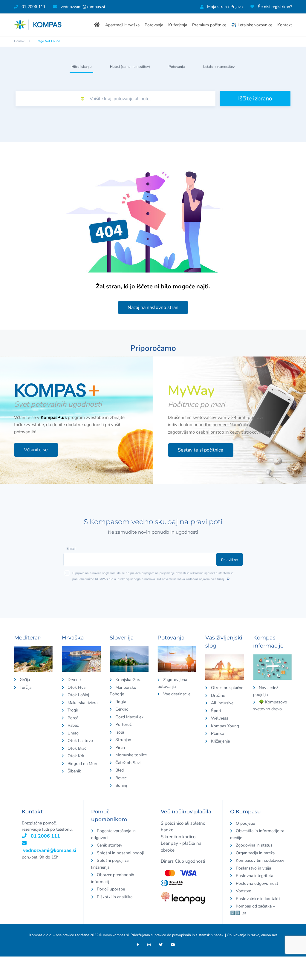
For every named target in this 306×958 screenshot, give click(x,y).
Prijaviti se (245, 481)
